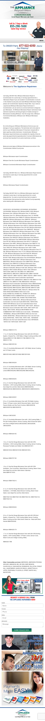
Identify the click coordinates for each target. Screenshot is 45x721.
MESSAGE (4, 621)
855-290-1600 (18, 26)
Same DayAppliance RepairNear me (34, 640)
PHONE (4, 609)
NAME (3, 603)
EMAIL (3, 615)
